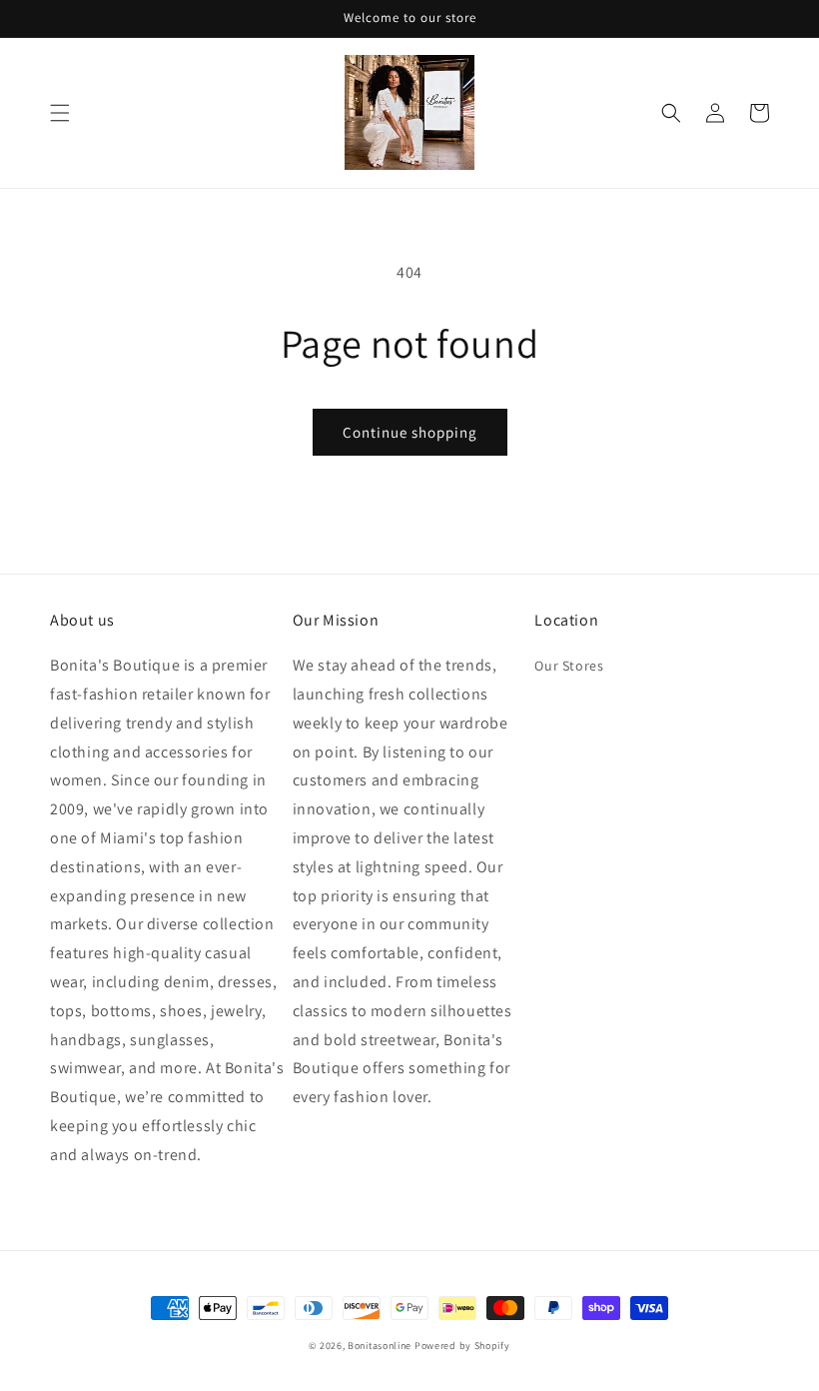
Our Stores (568, 666)
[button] (60, 113)
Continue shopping (410, 432)
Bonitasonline (379, 1345)
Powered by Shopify (462, 1345)
